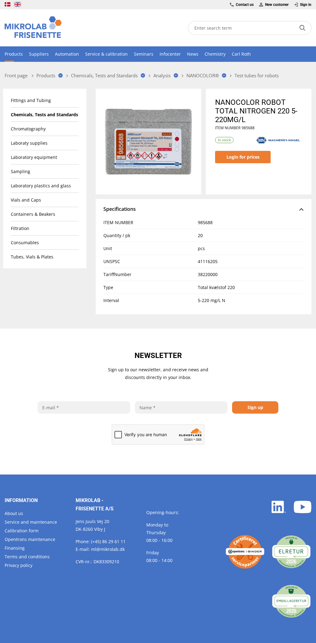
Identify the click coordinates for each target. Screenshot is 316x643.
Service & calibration (106, 54)
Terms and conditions (27, 557)
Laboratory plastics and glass (41, 186)
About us (14, 513)
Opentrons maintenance (30, 539)
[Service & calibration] (245, 552)
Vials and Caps (26, 200)
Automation (67, 54)
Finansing (15, 548)
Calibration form (22, 531)
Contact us (245, 4)
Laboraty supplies (29, 143)
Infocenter (170, 54)
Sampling (20, 171)
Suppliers (39, 54)
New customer (277, 4)
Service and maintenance (31, 522)
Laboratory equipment (34, 157)
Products (14, 54)
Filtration (20, 228)
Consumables (25, 242)
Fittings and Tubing (31, 100)
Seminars (143, 54)
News (192, 54)
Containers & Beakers (33, 214)
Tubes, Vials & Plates (32, 257)
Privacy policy (18, 565)
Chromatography (28, 129)
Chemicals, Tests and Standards (44, 114)
